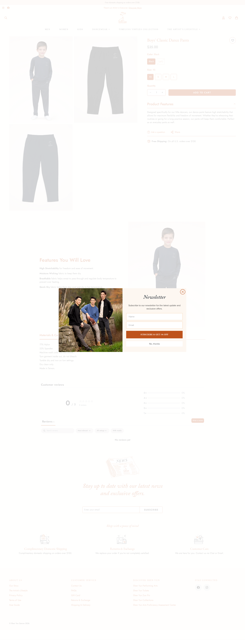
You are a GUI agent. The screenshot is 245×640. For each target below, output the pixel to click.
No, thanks (154, 343)
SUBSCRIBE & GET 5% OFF (154, 334)
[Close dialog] (182, 291)
